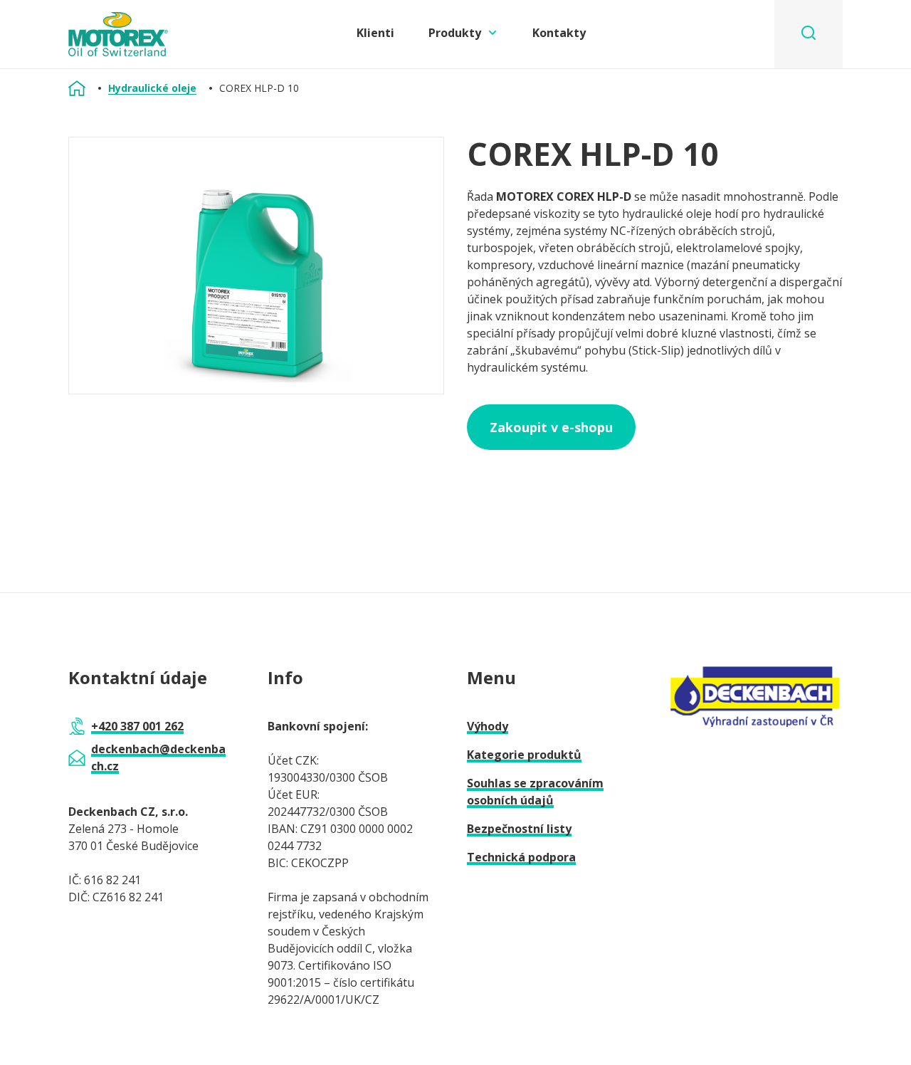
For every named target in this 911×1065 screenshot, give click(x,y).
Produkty (454, 33)
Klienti (375, 33)
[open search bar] (808, 34)
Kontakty (559, 33)
